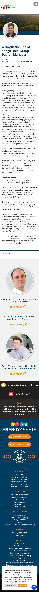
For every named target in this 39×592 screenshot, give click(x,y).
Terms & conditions (19, 560)
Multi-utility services (19, 495)
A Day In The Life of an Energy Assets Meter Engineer (18, 317)
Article (7, 253)
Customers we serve (19, 484)
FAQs (19, 522)
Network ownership (19, 482)
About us (19, 474)
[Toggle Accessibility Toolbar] (34, 587)
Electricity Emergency (19, 517)
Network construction (19, 479)
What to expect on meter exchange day (19, 524)
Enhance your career (19, 486)
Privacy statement (19, 533)
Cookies (19, 535)
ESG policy (19, 543)
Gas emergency (19, 515)
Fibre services (19, 507)
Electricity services (19, 497)
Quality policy (19, 558)
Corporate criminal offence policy (19, 565)
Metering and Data (19, 477)
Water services (19, 504)
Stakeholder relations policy (19, 548)
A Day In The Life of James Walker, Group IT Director (19, 300)
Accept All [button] (23, 585)
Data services (19, 502)
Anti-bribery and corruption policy (19, 562)
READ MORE (16, 307)
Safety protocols (19, 520)
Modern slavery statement (19, 550)
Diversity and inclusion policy (19, 555)
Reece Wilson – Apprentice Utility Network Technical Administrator (19, 367)
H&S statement (19, 546)
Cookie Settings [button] (11, 585)
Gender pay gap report (19, 553)
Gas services (19, 499)
